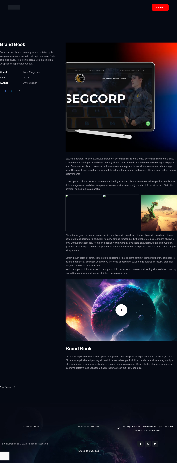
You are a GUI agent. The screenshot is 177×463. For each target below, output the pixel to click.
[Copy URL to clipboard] (19, 91)
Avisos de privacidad (88, 451)
